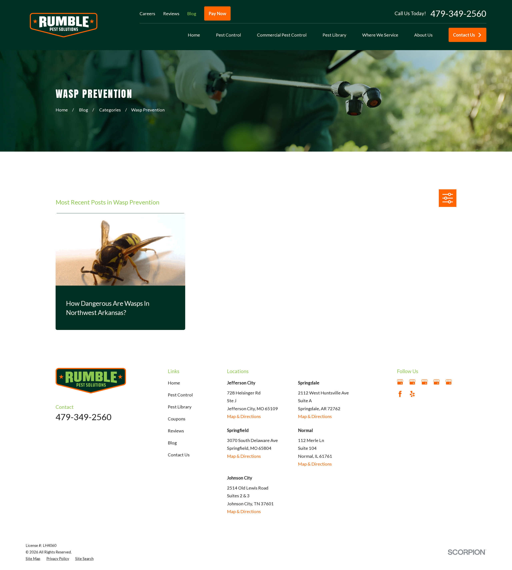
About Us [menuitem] (423, 35)
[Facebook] (400, 394)
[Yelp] (412, 394)
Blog (191, 13)
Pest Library (179, 406)
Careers (147, 13)
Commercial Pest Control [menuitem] (282, 35)
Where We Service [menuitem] (380, 35)
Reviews (171, 13)
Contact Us (464, 35)
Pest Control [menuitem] (228, 35)
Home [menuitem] (194, 35)
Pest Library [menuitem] (334, 35)
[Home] (64, 25)
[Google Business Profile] (400, 382)
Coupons (176, 418)
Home (174, 382)
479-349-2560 (458, 13)
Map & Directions (244, 416)
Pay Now (217, 13)
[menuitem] (33, 558)
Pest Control (180, 394)
